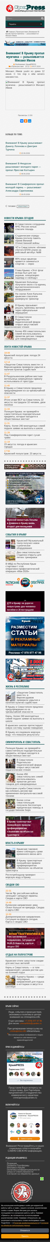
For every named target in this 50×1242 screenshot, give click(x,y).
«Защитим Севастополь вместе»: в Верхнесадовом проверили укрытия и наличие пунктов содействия (24, 367)
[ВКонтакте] (21, 121)
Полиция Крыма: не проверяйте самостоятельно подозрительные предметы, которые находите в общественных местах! (22, 415)
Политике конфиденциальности (26, 1223)
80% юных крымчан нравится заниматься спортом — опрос (27, 261)
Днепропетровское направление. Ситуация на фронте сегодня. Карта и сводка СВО (23, 919)
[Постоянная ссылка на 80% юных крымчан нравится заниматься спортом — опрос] (9, 266)
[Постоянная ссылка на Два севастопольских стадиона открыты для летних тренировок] (10, 560)
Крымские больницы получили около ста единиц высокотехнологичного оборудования (30, 286)
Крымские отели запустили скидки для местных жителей (24, 962)
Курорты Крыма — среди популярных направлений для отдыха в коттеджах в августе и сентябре (25, 981)
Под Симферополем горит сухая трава (22, 436)
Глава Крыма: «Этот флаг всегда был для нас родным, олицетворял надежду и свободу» (29, 274)
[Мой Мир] (29, 121)
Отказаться (25, 1230)
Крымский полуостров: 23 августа (22, 453)
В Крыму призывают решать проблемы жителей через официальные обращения (30, 309)
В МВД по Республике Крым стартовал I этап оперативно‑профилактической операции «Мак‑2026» (22, 568)
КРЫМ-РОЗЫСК (23, 206)
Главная (11, 32)
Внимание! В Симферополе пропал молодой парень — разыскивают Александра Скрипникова (25, 187)
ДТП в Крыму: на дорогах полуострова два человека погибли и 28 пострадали (21, 606)
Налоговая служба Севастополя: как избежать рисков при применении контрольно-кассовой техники (24, 792)
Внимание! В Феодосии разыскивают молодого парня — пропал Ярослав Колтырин (23, 166)
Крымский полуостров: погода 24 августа (22, 356)
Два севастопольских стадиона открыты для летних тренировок (29, 555)
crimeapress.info (18, 1031)
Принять (25, 1236)
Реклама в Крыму (16, 1167)
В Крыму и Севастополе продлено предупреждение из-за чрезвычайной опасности (24, 390)
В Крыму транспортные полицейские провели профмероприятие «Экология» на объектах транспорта (20, 828)
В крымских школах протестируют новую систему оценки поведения (24, 726)
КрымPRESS (31, 64)
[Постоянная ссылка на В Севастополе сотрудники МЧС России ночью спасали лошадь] (9, 232)
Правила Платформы (18, 1165)
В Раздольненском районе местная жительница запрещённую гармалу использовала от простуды (23, 379)
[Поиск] (42, 18)
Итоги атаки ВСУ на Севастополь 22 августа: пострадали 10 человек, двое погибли (24, 402)
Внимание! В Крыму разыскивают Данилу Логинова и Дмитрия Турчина (24, 146)
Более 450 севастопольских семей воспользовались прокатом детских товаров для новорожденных (30, 335)
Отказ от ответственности (20, 1172)
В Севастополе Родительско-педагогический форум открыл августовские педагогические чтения (22, 322)
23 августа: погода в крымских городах (20, 445)
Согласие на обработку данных (23, 1174)
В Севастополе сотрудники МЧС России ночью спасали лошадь (30, 226)
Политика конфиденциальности (23, 1169)
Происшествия (22, 32)
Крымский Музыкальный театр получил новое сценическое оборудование (30, 544)
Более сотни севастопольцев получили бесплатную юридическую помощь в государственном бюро (24, 805)
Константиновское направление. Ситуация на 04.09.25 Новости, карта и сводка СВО (21, 941)
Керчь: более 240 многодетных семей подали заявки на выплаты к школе (24, 427)
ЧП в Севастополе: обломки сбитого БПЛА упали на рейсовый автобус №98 (30, 250)
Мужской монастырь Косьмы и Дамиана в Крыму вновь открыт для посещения (22, 523)
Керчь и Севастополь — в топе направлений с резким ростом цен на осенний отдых (24, 970)
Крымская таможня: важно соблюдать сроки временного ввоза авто (30, 851)
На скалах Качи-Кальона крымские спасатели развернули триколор (28, 296)
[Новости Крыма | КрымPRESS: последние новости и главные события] (25, 11)
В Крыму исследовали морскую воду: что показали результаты (23, 733)
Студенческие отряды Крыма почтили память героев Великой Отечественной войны (28, 239)
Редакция (12, 1163)
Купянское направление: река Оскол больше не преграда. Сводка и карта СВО (25, 907)
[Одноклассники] (25, 121)
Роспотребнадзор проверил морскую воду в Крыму (20, 876)
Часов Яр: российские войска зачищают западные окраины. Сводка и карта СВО (22, 896)
